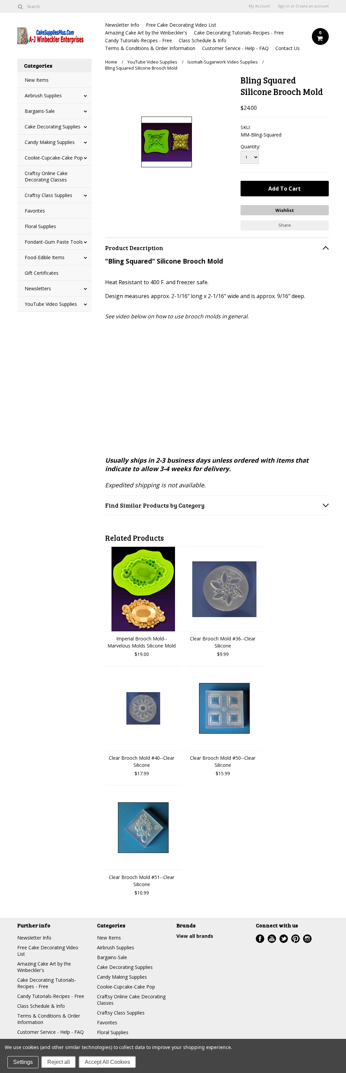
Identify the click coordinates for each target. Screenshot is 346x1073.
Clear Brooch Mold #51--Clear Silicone (141, 880)
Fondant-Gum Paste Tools (54, 242)
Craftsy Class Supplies (48, 195)
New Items (37, 80)
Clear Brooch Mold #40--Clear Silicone (141, 761)
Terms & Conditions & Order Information (150, 48)
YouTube (272, 938)
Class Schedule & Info (202, 40)
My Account (259, 6)
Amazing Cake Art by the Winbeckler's (146, 32)
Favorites (35, 211)
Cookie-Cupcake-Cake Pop (54, 157)
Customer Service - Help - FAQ (235, 48)
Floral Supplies (40, 226)
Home (111, 62)
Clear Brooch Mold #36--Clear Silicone (222, 642)
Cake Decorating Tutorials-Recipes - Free (239, 32)
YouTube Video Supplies (51, 304)
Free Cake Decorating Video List (181, 25)
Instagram (307, 938)
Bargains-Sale (40, 111)
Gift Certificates (41, 273)
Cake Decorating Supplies (52, 126)
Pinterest (295, 938)
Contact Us (287, 48)
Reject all (58, 1062)
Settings (23, 1062)
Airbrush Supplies (43, 95)
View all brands (194, 936)
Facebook (260, 938)
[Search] (20, 6)
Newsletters (38, 288)
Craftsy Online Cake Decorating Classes (46, 176)
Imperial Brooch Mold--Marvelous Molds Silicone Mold (141, 642)
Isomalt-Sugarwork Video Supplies (223, 62)
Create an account (312, 6)
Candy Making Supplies (50, 142)
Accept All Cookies (107, 1062)
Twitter (283, 938)
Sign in (284, 6)
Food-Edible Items (45, 257)
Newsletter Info (122, 25)
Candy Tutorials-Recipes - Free (138, 40)
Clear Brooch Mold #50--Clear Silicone (222, 761)
